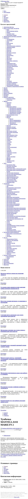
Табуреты (9, 151)
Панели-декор (10, 69)
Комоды (9, 105)
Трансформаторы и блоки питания (15, 225)
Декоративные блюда (12, 239)
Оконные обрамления (12, 66)
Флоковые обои (10, 182)
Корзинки (6, 94)
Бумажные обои (11, 167)
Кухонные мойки (11, 98)
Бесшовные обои (11, 164)
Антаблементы (10, 39)
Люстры (9, 195)
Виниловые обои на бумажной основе (16, 168)
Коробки (6, 96)
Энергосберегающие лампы (14, 231)
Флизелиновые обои (12, 181)
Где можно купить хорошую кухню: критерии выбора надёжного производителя (13, 288)
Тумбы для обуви (11, 156)
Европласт (6, 37)
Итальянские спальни (15, 110)
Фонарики (9, 228)
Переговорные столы (12, 135)
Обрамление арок (11, 63)
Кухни (8, 129)
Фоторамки (6, 262)
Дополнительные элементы (14, 46)
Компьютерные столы (12, 114)
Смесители (9, 100)
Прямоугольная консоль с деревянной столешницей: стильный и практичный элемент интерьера (14, 359)
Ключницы (6, 91)
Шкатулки (6, 264)
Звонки (5, 87)
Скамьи (8, 140)
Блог (5, 16)
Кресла (8, 117)
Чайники (9, 254)
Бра (7, 186)
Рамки (8, 258)
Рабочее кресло (13, 124)
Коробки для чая (11, 243)
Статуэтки (6, 259)
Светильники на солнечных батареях (16, 216)
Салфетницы (10, 251)
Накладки (9, 59)
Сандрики (9, 81)
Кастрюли (9, 241)
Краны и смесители (9, 97)
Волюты (9, 44)
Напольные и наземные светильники (16, 198)
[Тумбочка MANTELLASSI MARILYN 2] (11, 428)
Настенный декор (11, 202)
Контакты (6, 20)
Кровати (9, 125)
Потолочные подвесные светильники (16, 209)
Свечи (8, 221)
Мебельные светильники (13, 197)
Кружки (9, 244)
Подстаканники (11, 249)
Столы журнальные (12, 147)
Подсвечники (10, 206)
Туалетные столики (12, 152)
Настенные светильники (13, 201)
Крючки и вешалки (11, 128)
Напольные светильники (13, 200)
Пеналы (9, 133)
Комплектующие (11, 193)
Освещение (6, 183)
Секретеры (9, 139)
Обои (5, 163)
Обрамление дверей (12, 64)
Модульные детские (12, 131)
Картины (6, 90)
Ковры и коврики (8, 93)
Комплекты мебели (11, 106)
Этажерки (9, 162)
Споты (8, 222)
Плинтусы (9, 71)
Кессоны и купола (11, 52)
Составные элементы (12, 82)
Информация (7, 435)
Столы (8, 146)
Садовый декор (10, 33)
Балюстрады (10, 43)
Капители (9, 48)
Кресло (11, 118)
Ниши (8, 62)
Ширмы (9, 158)
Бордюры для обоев (12, 166)
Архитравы (9, 40)
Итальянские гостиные (15, 108)
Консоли (9, 116)
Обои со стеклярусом (12, 178)
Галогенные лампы (11, 189)
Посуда (5, 237)
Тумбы (8, 155)
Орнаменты (10, 67)
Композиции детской (15, 113)
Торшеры (9, 224)
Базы (8, 42)
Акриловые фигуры (9, 27)
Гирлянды (9, 190)
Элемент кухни (10, 160)
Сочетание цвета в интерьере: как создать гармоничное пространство (12, 315)
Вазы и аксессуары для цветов (11, 28)
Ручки (8, 79)
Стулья (8, 148)
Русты (8, 78)
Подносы (9, 247)
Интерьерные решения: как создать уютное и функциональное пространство (13, 331)
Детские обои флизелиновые (14, 174)
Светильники (10, 214)
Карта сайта (7, 21)
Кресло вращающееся (15, 120)
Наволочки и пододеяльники (14, 233)
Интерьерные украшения (13, 191)
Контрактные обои (11, 175)
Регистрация (7, 12)
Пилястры (9, 70)
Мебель (5, 101)
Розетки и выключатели (10, 255)
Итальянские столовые (15, 112)
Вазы (8, 29)
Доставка (6, 17)
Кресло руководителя (15, 121)
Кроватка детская (11, 127)
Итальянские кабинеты (15, 109)
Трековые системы (11, 227)
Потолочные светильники (13, 210)
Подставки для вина (12, 248)
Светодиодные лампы (12, 217)
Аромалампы (10, 185)
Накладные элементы (12, 60)
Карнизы (9, 50)
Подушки (9, 236)
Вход (5, 11)
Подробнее (3, 283)
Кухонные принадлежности (14, 245)
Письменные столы (12, 136)
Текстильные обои (11, 179)
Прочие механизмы (12, 213)
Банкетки (9, 102)
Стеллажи (9, 141)
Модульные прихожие (12, 132)
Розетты (9, 77)
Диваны (9, 104)
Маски (8, 56)
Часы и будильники (9, 263)
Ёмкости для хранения (12, 240)
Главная (6, 15)
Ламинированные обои (12, 177)
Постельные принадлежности (11, 232)
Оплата (5, 19)
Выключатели (10, 256)
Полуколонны (10, 73)
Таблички (6, 260)
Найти (2, 8)
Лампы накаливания (12, 194)
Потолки (9, 74)
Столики (9, 144)
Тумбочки (9, 154)
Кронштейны (10, 55)
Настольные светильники (13, 204)
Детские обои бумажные (13, 173)
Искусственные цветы (12, 31)
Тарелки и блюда (11, 252)
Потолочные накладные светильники (16, 208)
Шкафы (8, 159)
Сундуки (9, 150)
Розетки (9, 75)
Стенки (8, 143)
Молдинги (9, 58)
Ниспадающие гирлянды (13, 205)
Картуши (9, 51)
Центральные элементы (13, 85)
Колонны (9, 54)
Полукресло (13, 123)
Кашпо (8, 32)
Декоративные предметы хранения (12, 36)
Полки (8, 137)
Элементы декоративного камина (15, 86)
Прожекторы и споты (12, 212)
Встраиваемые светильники (14, 187)
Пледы (8, 235)
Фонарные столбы (11, 229)
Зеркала (6, 89)
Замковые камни (11, 47)
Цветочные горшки (12, 35)
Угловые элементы (11, 83)
